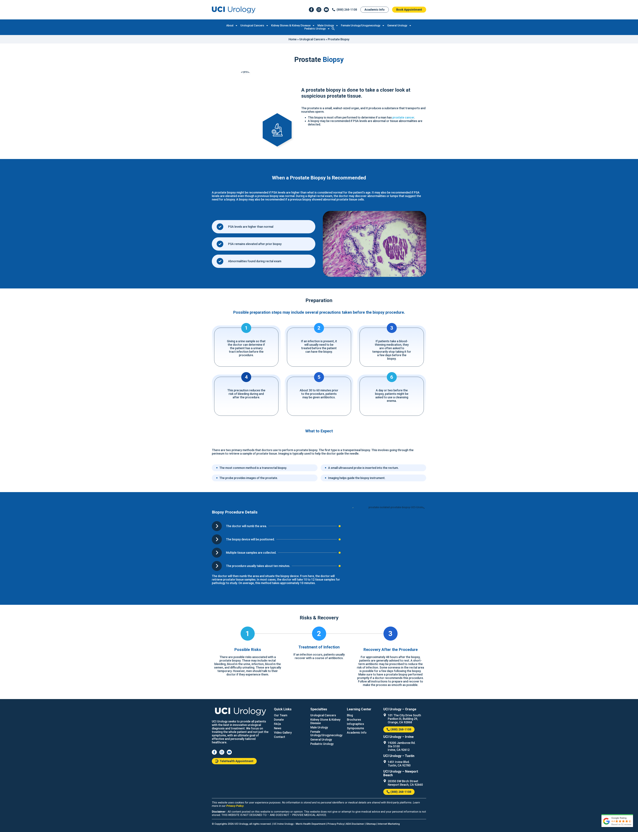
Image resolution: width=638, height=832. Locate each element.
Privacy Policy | (336, 823)
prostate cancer (403, 117)
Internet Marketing (389, 823)
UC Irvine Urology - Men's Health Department (299, 823)
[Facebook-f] (311, 9)
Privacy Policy (235, 805)
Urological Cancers (252, 25)
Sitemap (371, 823)
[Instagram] (318, 9)
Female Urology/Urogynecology (360, 25)
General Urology (397, 25)
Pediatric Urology (315, 28)
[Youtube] (326, 9)
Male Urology (326, 25)
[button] (333, 28)
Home (293, 39)
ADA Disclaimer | (356, 823)
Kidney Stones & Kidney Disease (291, 25)
